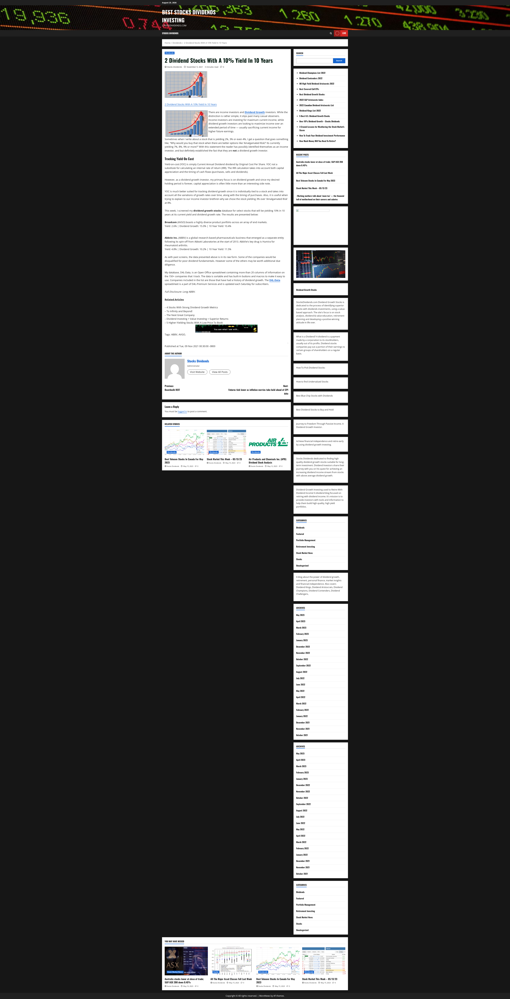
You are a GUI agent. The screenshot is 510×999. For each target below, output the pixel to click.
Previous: (172, 387)
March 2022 (301, 703)
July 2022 (300, 678)
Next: (258, 389)
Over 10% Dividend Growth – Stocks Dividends (319, 121)
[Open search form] (331, 33)
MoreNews (264, 995)
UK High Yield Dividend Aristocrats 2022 (316, 83)
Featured (300, 534)
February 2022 (302, 709)
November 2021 (303, 728)
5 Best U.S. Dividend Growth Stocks (314, 116)
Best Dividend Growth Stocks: (312, 94)
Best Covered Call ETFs (309, 89)
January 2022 (302, 716)
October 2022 (302, 659)
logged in (182, 411)
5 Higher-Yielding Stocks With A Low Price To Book (195, 322)
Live (344, 33)
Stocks (299, 559)
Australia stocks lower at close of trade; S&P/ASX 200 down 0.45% (184, 980)
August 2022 (301, 671)
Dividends (169, 53)
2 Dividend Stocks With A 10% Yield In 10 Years (191, 104)
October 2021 (302, 735)
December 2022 (303, 646)
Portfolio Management (305, 540)
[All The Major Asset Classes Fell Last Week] (232, 961)
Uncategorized (302, 565)
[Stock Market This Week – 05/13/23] (226, 442)
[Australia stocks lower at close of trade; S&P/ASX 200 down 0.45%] (186, 961)
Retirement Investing (305, 546)
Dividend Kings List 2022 (310, 110)
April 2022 (300, 697)
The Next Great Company (181, 315)
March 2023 (301, 627)
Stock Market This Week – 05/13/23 (224, 459)
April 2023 (300, 621)
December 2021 (303, 722)
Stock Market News (304, 553)
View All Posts (220, 372)
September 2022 (303, 665)
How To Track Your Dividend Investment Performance (322, 135)
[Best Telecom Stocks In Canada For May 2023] (184, 442)
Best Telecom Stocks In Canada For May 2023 (184, 460)
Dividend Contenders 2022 (310, 78)
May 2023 (300, 615)
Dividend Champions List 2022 (312, 72)
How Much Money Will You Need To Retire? (317, 141)
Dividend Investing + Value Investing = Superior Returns (197, 318)
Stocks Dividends (170, 33)
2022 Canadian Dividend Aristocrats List (316, 105)
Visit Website (197, 372)
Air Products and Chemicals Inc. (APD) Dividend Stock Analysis (267, 460)
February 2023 (302, 633)
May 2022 (300, 690)
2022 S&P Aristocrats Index (311, 99)
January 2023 (302, 640)
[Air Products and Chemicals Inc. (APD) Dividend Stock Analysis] (268, 442)
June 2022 (300, 684)
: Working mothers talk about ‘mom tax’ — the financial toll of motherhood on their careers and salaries (320, 197)
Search (299, 53)
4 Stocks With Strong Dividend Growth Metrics (192, 307)
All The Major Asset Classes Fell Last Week (314, 172)
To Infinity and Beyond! (179, 311)
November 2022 (303, 652)
